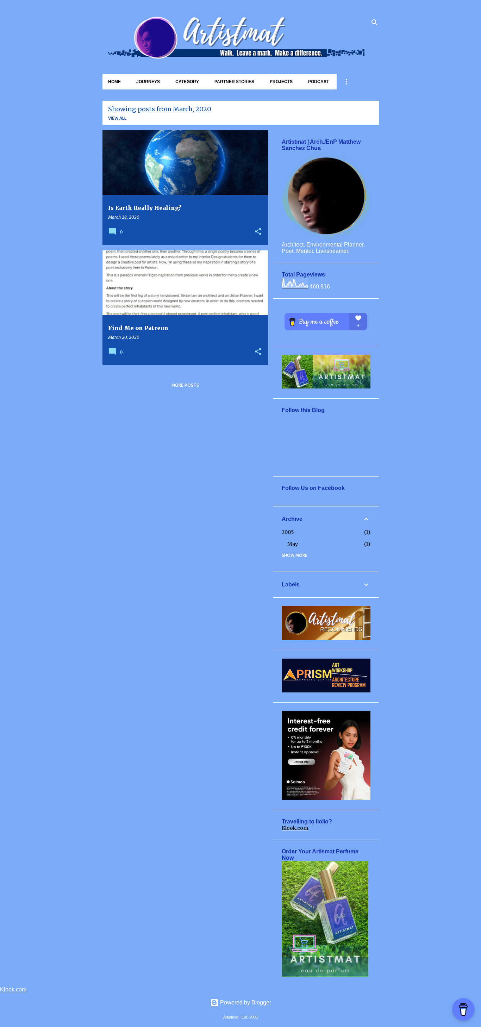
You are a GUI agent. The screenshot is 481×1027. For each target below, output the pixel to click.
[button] (258, 232)
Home (114, 81)
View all (117, 118)
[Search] (374, 22)
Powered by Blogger (245, 1003)
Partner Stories (234, 81)
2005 (288, 532)
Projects (281, 81)
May (292, 544)
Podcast (318, 81)
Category (187, 81)
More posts (185, 385)
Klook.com (295, 828)
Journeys (148, 81)
